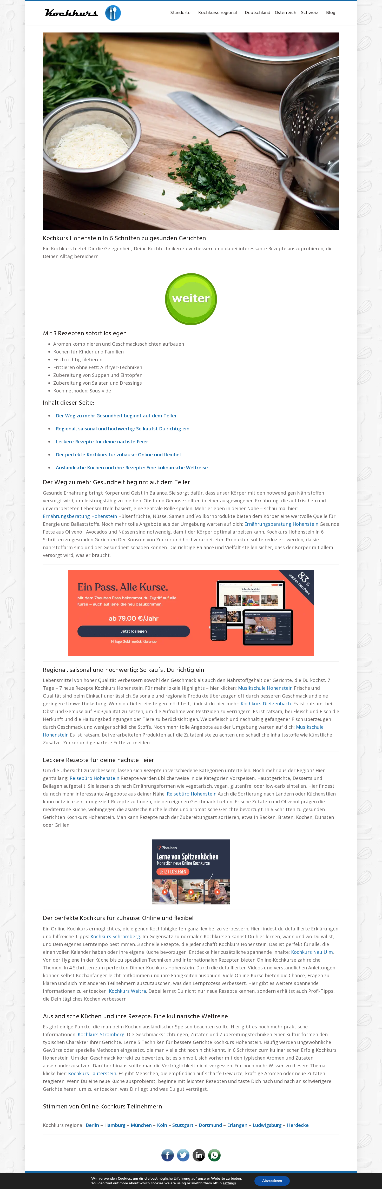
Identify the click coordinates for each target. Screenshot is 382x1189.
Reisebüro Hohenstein (94, 778)
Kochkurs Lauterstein (92, 1073)
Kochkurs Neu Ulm (312, 952)
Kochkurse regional (217, 13)
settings (229, 1183)
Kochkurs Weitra (127, 991)
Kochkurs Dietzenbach (266, 703)
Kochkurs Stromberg (101, 1034)
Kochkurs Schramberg (115, 936)
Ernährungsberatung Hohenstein (80, 516)
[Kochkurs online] (82, 13)
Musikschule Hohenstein (265, 688)
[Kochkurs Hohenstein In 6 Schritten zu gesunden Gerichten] (191, 131)
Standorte (180, 13)
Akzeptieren (272, 1180)
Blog (330, 13)
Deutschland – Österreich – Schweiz (281, 13)
